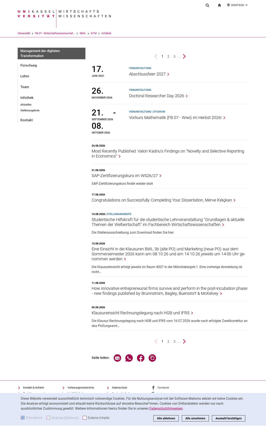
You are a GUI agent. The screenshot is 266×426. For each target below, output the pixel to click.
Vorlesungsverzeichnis (81, 387)
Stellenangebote (29, 110)
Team (24, 87)
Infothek (106, 33)
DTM (94, 33)
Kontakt (26, 120)
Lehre (24, 76)
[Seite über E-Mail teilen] (117, 361)
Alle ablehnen (166, 418)
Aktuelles (26, 104)
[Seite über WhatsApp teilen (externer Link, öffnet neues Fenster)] (129, 361)
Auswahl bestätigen (229, 418)
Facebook (163, 387)
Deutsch (239, 5)
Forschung (28, 65)
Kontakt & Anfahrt (33, 387)
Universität (24, 33)
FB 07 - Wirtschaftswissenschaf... (55, 33)
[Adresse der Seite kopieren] (152, 361)
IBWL (83, 33)
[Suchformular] (207, 5)
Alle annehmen (195, 418)
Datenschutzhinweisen (166, 408)
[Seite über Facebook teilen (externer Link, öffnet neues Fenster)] (140, 361)
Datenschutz (119, 387)
